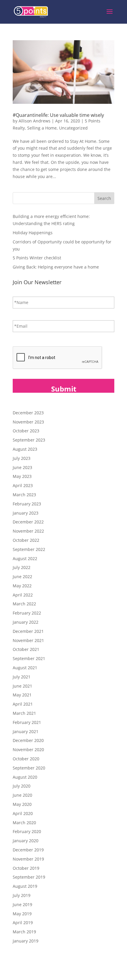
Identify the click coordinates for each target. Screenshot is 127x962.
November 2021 (28, 640)
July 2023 (21, 458)
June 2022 (22, 576)
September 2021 (29, 658)
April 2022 (23, 595)
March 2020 (24, 822)
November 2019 (28, 859)
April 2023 (23, 485)
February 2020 (27, 831)
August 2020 (25, 777)
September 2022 (29, 549)
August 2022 (25, 558)
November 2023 (28, 422)
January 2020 (25, 840)
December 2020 (28, 740)
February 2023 (27, 504)
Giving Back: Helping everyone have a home (56, 267)
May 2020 (22, 804)
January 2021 (25, 731)
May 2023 (22, 476)
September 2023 (29, 440)
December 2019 (28, 850)
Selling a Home (42, 128)
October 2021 (26, 649)
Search (104, 198)
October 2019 (26, 868)
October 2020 (26, 758)
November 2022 (28, 531)
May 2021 (22, 695)
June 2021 (22, 686)
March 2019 (24, 931)
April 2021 (23, 704)
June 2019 (22, 904)
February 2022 (27, 613)
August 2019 (25, 886)
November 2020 (28, 749)
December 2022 (28, 522)
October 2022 (26, 540)
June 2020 (22, 795)
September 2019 (29, 877)
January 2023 (25, 513)
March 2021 (24, 713)
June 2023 (22, 467)
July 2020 (21, 786)
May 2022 (22, 585)
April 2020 (23, 813)
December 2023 (28, 412)
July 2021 (21, 677)
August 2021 (25, 667)
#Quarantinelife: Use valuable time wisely (58, 115)
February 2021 (27, 722)
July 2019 (21, 895)
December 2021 (28, 631)
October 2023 (26, 431)
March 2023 (24, 494)
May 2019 (22, 913)
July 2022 (21, 567)
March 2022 (24, 604)
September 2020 (29, 768)
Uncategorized (73, 128)
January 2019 (25, 941)
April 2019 (23, 922)
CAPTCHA (22, 340)
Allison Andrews (35, 121)
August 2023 (25, 449)
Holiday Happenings (33, 232)
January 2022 (25, 622)
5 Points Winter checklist (37, 258)
